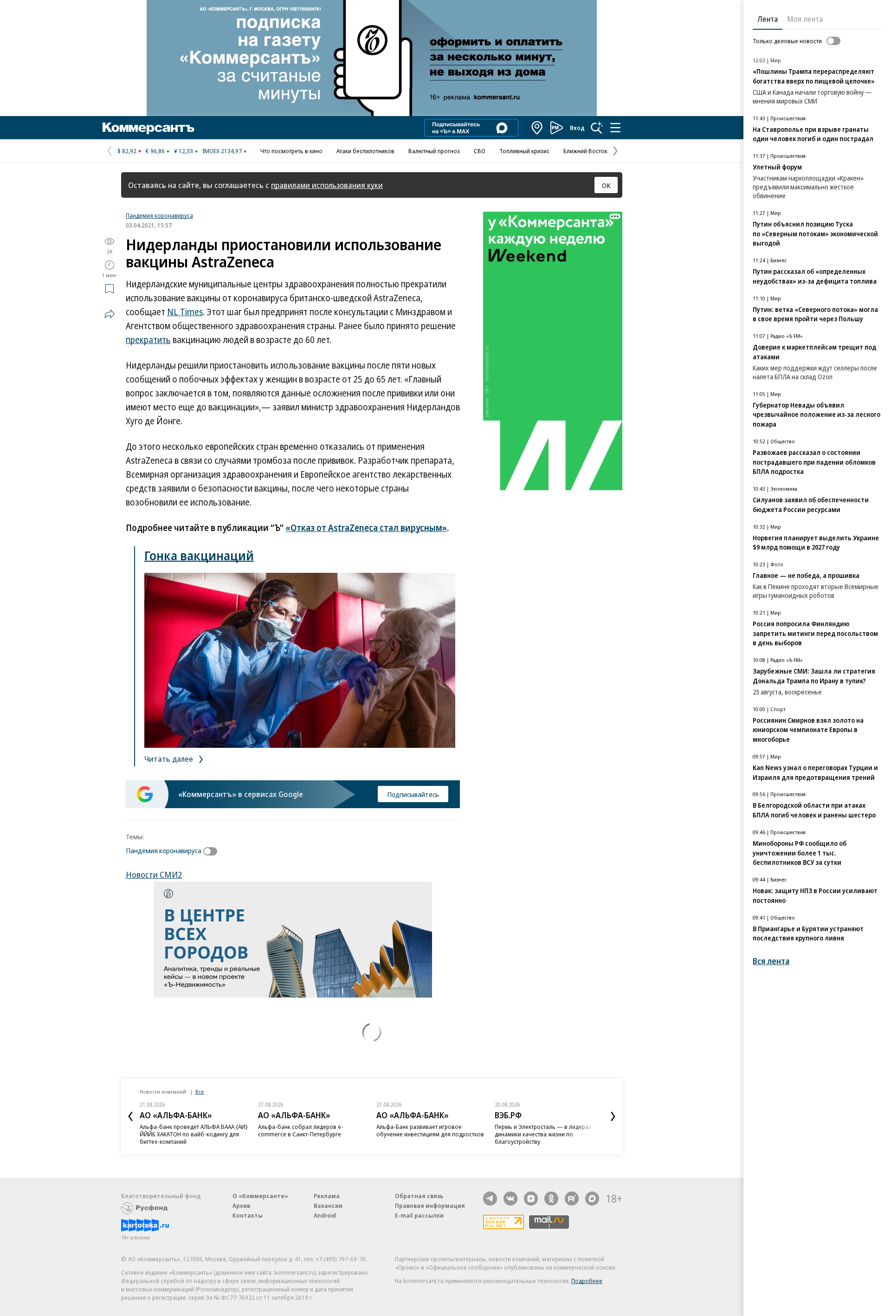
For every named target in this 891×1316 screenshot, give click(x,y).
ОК (606, 185)
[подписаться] (212, 851)
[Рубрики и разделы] (615, 128)
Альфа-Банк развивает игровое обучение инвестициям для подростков (430, 1130)
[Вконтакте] (510, 1199)
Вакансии (328, 1205)
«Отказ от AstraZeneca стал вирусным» (366, 528)
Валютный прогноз (434, 151)
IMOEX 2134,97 (222, 151)
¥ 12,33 (183, 151)
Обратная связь (419, 1196)
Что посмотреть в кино (291, 151)
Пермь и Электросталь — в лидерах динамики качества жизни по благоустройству (543, 1134)
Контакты (247, 1215)
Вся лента (771, 961)
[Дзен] (531, 1199)
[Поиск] (597, 128)
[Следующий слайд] (613, 1116)
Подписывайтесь (413, 794)
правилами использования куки (327, 185)
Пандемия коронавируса (159, 215)
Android (325, 1215)
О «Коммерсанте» (260, 1196)
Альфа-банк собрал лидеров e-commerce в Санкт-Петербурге (300, 1130)
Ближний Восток (585, 151)
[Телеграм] (490, 1199)
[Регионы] (537, 128)
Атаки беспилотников (365, 151)
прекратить (148, 340)
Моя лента (805, 19)
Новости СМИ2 (154, 874)
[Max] (592, 1199)
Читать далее (169, 758)
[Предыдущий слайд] (130, 1116)
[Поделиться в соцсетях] (109, 313)
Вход (577, 127)
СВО (479, 151)
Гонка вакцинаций (199, 555)
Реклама (327, 1196)
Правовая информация (430, 1205)
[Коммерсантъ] (148, 127)
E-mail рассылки (419, 1215)
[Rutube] (572, 1199)
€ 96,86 (155, 151)
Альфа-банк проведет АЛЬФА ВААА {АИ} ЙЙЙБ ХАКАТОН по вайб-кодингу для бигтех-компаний (194, 1134)
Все (199, 1091)
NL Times (185, 312)
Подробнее (586, 1281)
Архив (241, 1205)
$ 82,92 (126, 151)
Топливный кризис (524, 151)
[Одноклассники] (551, 1199)
